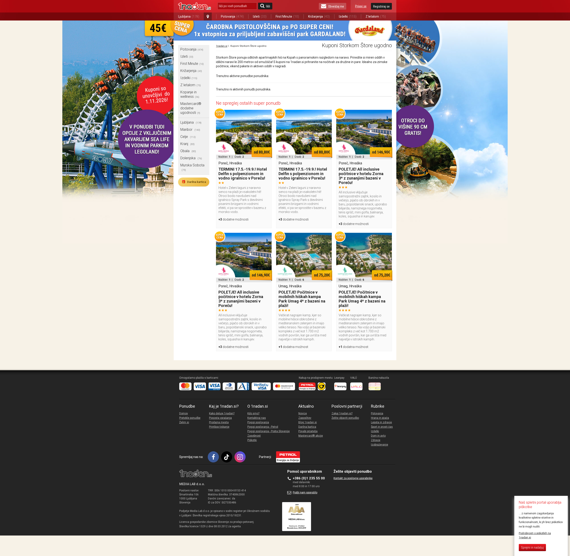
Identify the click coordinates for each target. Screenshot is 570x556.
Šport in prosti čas (382, 426)
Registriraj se (381, 6)
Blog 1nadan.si (307, 422)
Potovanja (232, 16)
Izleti (260, 16)
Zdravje (375, 440)
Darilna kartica (193, 182)
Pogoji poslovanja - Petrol (262, 426)
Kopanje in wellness (189, 94)
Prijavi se (360, 6)
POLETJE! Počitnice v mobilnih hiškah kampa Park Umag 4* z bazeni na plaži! (302, 299)
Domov (183, 413)
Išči (268, 6)
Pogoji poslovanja (258, 422)
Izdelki (347, 16)
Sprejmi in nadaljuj (532, 547)
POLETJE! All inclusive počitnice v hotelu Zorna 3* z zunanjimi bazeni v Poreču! (361, 176)
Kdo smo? (253, 413)
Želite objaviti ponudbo (345, 417)
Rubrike (377, 406)
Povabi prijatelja (308, 431)
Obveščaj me (336, 6)
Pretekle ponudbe (189, 417)
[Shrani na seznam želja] (266, 115)
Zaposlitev (304, 417)
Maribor (190, 129)
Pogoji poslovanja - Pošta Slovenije (268, 431)
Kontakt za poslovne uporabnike (353, 478)
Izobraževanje (379, 444)
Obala (188, 151)
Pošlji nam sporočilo (305, 492)
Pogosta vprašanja (220, 417)
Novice (302, 413)
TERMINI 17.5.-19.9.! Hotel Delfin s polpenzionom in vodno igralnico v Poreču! (242, 173)
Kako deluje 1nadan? (221, 413)
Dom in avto (378, 435)
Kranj (187, 144)
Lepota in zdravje (381, 422)
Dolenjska (191, 158)
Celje (188, 137)
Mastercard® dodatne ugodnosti (190, 108)
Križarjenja (319, 16)
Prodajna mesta (219, 422)
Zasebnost (254, 435)
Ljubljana (188, 16)
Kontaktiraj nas (256, 417)
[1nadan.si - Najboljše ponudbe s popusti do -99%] (194, 6)
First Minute (287, 16)
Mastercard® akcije (310, 435)
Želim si (184, 422)
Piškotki (252, 440)
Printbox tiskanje (219, 426)
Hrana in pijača (380, 417)
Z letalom (376, 16)
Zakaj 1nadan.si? (342, 413)
